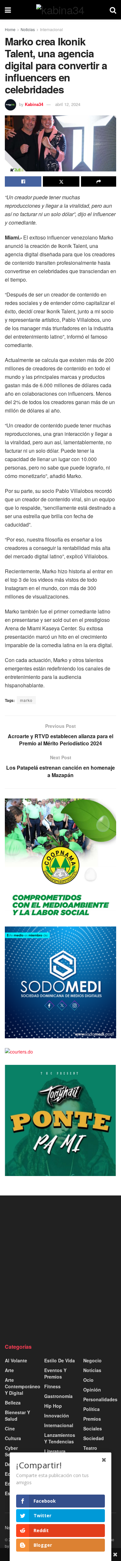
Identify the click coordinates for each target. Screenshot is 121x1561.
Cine (10, 1428)
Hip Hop (53, 1406)
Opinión (92, 1389)
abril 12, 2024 (67, 104)
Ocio (88, 1380)
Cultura (13, 1438)
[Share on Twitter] (61, 181)
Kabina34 (34, 104)
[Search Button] (113, 9)
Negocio (92, 1360)
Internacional (51, 29)
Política (91, 1409)
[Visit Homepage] (60, 9)
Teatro (90, 1448)
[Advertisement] (60, 1269)
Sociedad (93, 1438)
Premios (92, 1418)
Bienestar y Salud (17, 1415)
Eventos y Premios (55, 1373)
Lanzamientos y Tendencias (59, 1438)
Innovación (56, 1415)
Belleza (13, 1402)
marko (26, 700)
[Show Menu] (8, 9)
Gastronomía (58, 1396)
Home (10, 29)
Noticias (28, 29)
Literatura (55, 1451)
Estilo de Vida (59, 1360)
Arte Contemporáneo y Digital (22, 1386)
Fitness (52, 1386)
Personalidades (100, 1399)
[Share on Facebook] (23, 181)
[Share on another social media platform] (98, 181)
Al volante (16, 1360)
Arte (9, 1370)
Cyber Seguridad (16, 1451)
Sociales (92, 1428)
